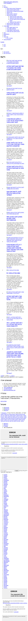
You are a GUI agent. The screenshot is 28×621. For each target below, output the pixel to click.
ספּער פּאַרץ (6, 26)
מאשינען (5, 7)
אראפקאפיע (6, 34)
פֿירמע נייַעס (6, 51)
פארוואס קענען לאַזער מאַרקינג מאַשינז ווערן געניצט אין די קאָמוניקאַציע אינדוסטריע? (15, 67)
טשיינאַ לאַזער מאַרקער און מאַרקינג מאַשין (10, 421)
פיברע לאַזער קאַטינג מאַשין (13, 9)
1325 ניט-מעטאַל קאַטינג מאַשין (14, 8)
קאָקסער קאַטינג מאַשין (12, 13)
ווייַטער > (12, 375)
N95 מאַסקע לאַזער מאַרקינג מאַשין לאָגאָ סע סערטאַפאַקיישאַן (14, 218)
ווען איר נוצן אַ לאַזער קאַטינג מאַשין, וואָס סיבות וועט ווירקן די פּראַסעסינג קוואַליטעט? (15, 144)
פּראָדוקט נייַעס (7, 53)
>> (9, 375)
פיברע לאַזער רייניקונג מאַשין (13, 24)
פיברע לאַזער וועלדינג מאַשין (13, 23)
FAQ (5, 35)
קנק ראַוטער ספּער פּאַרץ (12, 27)
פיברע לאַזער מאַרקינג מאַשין (16, 18)
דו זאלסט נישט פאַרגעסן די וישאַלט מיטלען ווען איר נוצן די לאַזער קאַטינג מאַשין (15, 120)
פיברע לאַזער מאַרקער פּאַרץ (13, 31)
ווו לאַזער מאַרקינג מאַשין (15, 22)
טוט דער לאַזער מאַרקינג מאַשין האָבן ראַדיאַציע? (15, 93)
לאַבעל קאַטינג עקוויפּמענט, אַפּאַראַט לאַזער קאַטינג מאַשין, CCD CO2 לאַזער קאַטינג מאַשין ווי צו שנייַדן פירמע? (15, 354)
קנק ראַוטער (9, 12)
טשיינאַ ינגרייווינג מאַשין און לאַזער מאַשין (13, 417)
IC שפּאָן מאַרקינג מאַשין (13, 273)
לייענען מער (9, 85)
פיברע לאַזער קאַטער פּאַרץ (13, 30)
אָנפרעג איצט (4, 401)
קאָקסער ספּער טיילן (11, 28)
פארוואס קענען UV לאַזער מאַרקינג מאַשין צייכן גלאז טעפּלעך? (14, 193)
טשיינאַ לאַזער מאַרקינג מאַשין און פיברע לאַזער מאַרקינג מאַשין (13, 417)
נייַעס (5, 32)
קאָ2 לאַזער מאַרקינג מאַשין (16, 16)
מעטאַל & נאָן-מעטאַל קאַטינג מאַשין (15, 11)
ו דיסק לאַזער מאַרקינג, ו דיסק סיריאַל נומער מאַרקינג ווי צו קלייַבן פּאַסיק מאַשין (15, 324)
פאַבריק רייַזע (10, 38)
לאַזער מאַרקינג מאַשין (12, 15)
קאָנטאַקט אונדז (7, 39)
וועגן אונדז (6, 36)
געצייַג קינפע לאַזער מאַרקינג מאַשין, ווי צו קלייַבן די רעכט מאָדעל (14, 297)
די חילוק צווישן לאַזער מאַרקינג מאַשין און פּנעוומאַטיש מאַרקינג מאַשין (15, 168)
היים (5, 5)
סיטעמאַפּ (4, 413)
